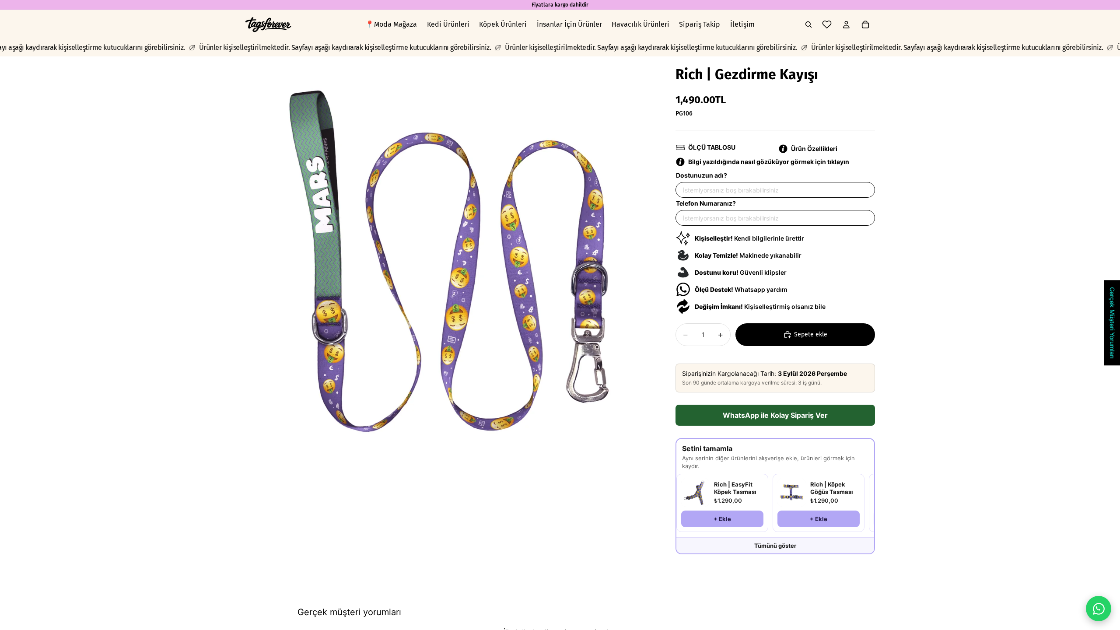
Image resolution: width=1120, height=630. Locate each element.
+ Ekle (722, 518)
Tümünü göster (775, 545)
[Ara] (808, 24)
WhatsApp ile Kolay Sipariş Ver (775, 415)
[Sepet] (865, 24)
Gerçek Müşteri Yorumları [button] (1112, 322)
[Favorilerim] (826, 24)
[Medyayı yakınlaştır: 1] (449, 261)
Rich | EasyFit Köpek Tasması (735, 488)
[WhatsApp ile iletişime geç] (1098, 608)
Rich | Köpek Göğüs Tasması (831, 488)
